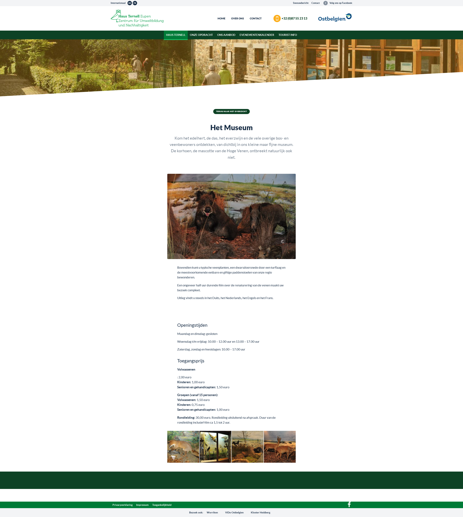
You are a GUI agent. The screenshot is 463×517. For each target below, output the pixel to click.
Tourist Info (288, 34)
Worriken (212, 512)
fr (135, 3)
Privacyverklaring (122, 504)
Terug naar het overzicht (231, 111)
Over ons (237, 18)
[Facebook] (349, 506)
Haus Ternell (176, 34)
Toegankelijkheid (161, 504)
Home (221, 18)
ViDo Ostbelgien (234, 512)
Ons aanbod (226, 34)
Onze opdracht (201, 34)
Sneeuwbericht (301, 3)
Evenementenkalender (257, 34)
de (129, 3)
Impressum (142, 504)
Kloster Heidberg (260, 512)
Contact (315, 3)
